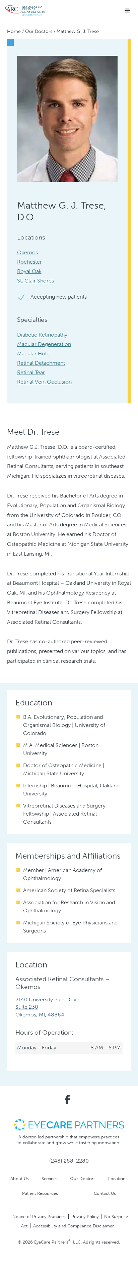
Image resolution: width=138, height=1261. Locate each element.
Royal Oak (29, 271)
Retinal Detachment (41, 363)
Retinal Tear (31, 372)
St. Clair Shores (35, 280)
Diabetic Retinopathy (42, 335)
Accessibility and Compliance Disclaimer (73, 1225)
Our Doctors (38, 31)
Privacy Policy (84, 1216)
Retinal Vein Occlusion (44, 382)
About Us (19, 1178)
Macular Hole (33, 353)
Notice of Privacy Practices (39, 1216)
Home (14, 31)
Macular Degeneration (44, 344)
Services (50, 1178)
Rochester (29, 262)
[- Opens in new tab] (69, 1124)
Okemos (27, 252)
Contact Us (105, 1193)
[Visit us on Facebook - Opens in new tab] (67, 1099)
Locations (118, 1178)
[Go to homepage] (25, 10)
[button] (127, 10)
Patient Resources (40, 1193)
